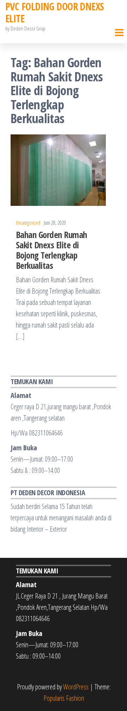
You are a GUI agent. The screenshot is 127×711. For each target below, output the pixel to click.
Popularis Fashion (63, 698)
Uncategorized (28, 222)
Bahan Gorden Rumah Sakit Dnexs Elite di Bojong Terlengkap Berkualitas (51, 250)
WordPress (76, 687)
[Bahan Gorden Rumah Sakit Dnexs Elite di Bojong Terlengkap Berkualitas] (58, 169)
